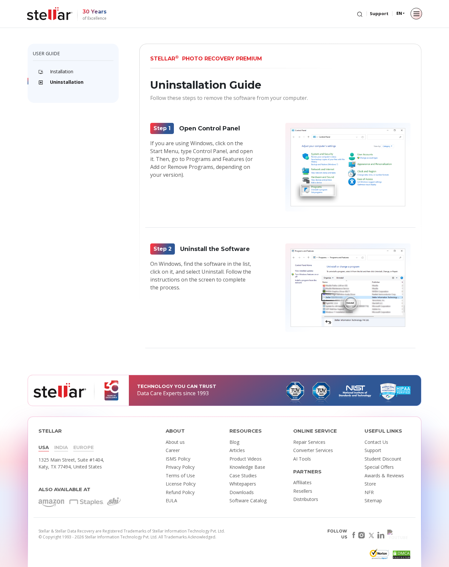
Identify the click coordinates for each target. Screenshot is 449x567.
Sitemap (373, 500)
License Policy (181, 484)
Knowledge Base (247, 467)
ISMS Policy (178, 459)
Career (173, 450)
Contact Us (376, 442)
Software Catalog (248, 500)
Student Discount (383, 459)
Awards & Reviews (384, 475)
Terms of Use (180, 475)
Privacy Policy (180, 467)
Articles (237, 450)
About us (175, 442)
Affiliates (302, 482)
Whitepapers (242, 484)
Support (379, 13)
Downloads (241, 492)
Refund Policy (180, 492)
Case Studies (243, 475)
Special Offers (379, 467)
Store (370, 484)
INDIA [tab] (61, 447)
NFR (369, 492)
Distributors (305, 499)
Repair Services (309, 442)
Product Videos (245, 459)
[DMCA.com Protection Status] (401, 556)
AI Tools (302, 459)
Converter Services (313, 450)
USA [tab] (43, 447)
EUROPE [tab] (83, 447)
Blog (234, 442)
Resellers (302, 491)
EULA (171, 500)
